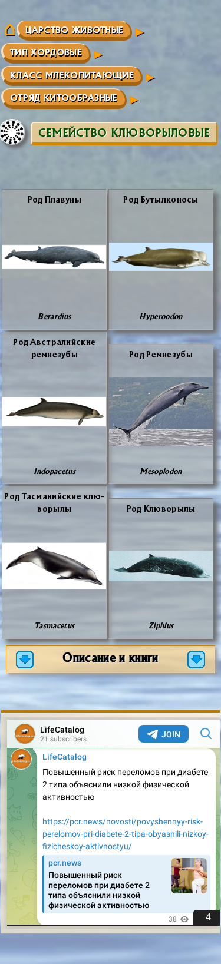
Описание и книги (110, 657)
